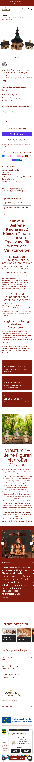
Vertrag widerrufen (17, 758)
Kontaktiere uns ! (23, 207)
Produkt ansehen (15, 750)
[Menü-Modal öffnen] (31, 9)
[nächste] (31, 3)
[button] (4, 758)
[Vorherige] (3, 3)
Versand (15, 145)
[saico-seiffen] (6, 9)
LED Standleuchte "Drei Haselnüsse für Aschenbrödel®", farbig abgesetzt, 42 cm (23, 741)
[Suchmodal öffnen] (23, 9)
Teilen (6, 214)
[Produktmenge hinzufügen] (9, 122)
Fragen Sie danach (26, 750)
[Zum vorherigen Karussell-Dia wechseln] (2, 543)
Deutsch (4, 742)
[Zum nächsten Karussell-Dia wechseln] (31, 543)
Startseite (4, 15)
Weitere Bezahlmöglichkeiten (17, 140)
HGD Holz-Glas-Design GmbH (12, 78)
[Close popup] (31, 731)
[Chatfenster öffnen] (29, 758)
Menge (4, 118)
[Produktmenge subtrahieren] (3, 122)
